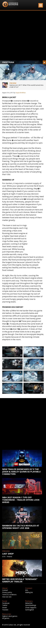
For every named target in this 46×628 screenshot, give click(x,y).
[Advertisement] (23, 35)
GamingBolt (29, 610)
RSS (26, 590)
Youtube (5, 610)
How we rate (7, 597)
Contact (5, 590)
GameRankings (30, 605)
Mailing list (29, 592)
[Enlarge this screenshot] (12, 352)
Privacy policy (7, 592)
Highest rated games (9, 616)
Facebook (5, 603)
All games (5, 618)
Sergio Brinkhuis (21, 93)
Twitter (4, 605)
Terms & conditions (9, 594)
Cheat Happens (30, 607)
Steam (4, 607)
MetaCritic (29, 603)
